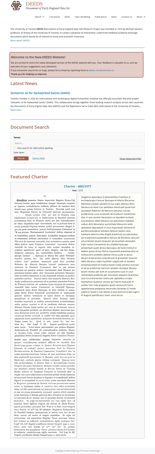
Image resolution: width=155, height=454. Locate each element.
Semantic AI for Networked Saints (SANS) (40, 93)
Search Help (38, 158)
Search (21, 158)
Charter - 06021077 (77, 186)
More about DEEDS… (20, 40)
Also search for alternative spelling (35, 148)
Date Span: (19, 152)
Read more (15, 109)
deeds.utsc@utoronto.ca (101, 70)
